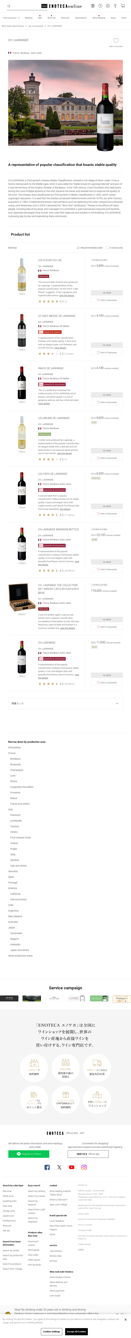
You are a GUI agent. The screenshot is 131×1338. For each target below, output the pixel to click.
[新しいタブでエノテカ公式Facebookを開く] (47, 1167)
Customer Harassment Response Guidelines (96, 1219)
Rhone (13, 781)
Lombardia (16, 820)
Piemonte (15, 815)
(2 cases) (69, 354)
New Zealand (15, 916)
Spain (11, 877)
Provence (15, 792)
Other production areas (20, 955)
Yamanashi (16, 933)
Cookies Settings (51, 1331)
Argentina (13, 910)
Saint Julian (65, 484)
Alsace (13, 798)
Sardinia (14, 860)
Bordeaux (15, 758)
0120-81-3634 (98, 1191)
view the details (66, 295)
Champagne (16, 770)
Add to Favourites (108, 300)
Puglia (13, 848)
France (12, 753)
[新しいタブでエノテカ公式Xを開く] (59, 1167)
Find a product (9, 18)
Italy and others (18, 865)
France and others (20, 803)
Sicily (13, 854)
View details (60, 347)
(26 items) (69, 571)
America (12, 888)
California (15, 893)
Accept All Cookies (76, 1331)
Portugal (12, 882)
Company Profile (85, 1230)
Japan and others (19, 950)
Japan (11, 927)
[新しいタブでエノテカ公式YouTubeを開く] (71, 1167)
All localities (14, 747)
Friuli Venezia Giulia (20, 837)
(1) (65, 301)
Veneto (14, 832)
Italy (10, 809)
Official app (93, 1154)
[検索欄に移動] (9, 6)
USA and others (18, 899)
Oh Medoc (65, 326)
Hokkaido (15, 944)
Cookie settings (84, 1244)
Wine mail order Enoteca (13, 26)
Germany (13, 871)
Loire (12, 775)
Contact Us (82, 1185)
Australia (13, 922)
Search (44, 6)
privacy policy (83, 1214)
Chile (10, 905)
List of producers (35, 26)
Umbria (14, 843)
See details (65, 509)
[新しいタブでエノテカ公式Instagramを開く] (84, 1167)
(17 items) (69, 515)
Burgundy (15, 764)
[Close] (125, 1319)
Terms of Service (85, 1225)
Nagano (14, 938)
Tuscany (14, 826)
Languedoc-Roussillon (22, 787)
